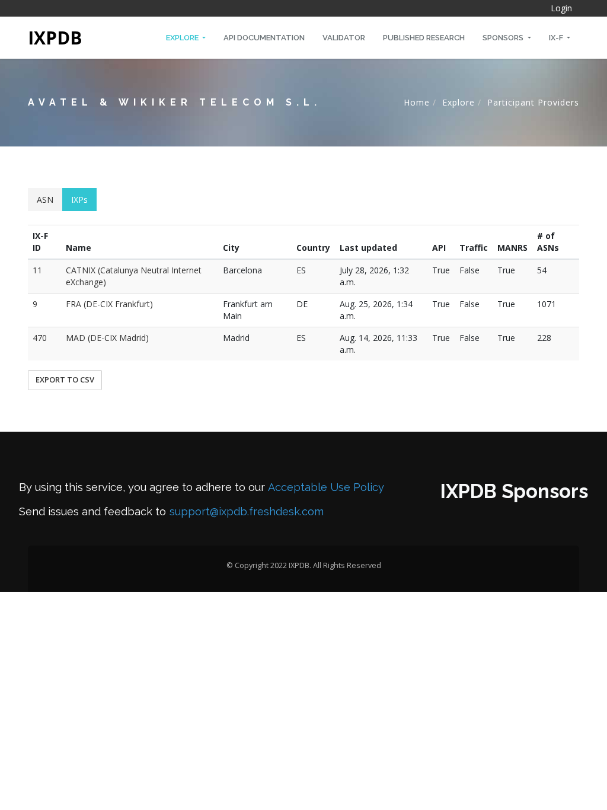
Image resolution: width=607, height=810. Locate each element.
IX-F (557, 37)
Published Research (424, 37)
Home (417, 102)
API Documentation (264, 37)
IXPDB (55, 37)
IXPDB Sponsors (514, 491)
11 (37, 270)
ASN (45, 199)
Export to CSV (65, 379)
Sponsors (504, 37)
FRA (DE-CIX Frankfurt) (109, 304)
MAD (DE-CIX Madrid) (107, 337)
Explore (183, 37)
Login (561, 8)
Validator (343, 37)
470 (40, 337)
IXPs (79, 199)
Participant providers (533, 102)
